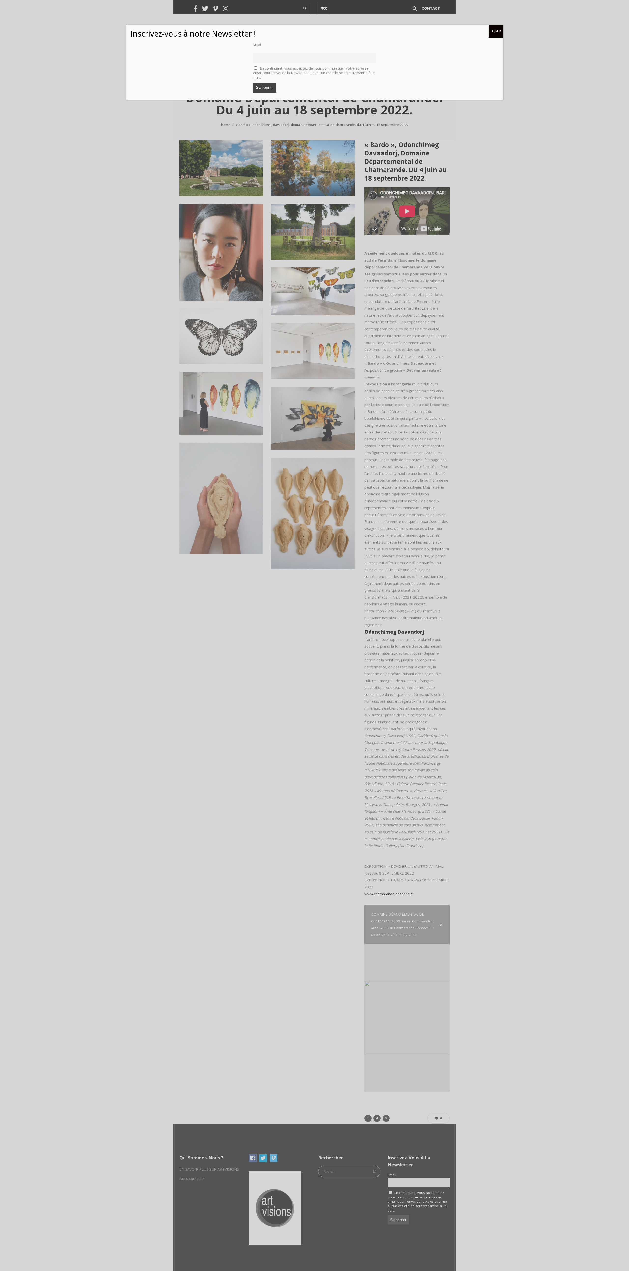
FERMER (496, 31)
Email (257, 44)
